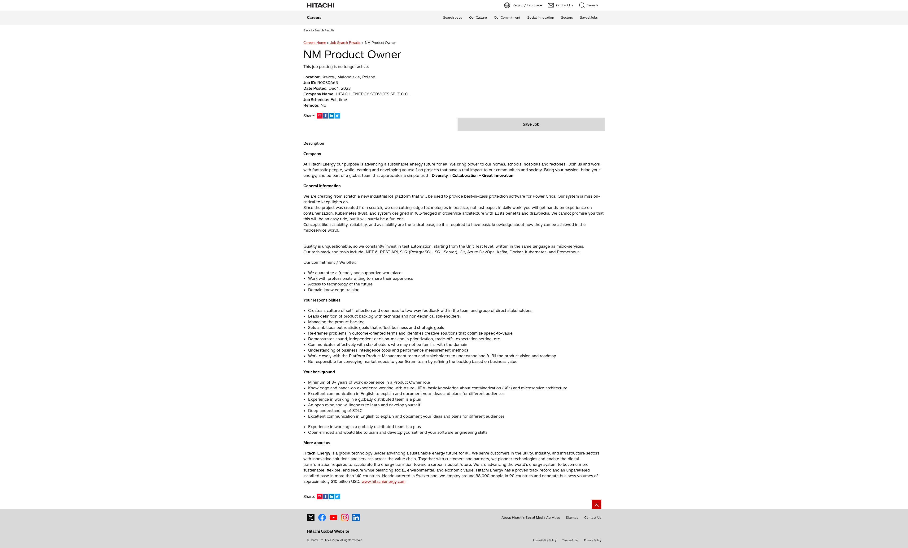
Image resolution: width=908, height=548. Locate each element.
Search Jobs (452, 17)
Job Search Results (345, 43)
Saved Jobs (589, 17)
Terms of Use (570, 540)
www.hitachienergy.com (384, 481)
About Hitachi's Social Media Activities (531, 517)
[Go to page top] (596, 504)
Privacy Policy (592, 540)
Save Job (531, 124)
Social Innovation (540, 17)
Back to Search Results (318, 30)
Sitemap (572, 517)
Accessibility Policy (544, 540)
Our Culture (478, 17)
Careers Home (314, 43)
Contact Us (592, 517)
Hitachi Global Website (328, 531)
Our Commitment (507, 17)
